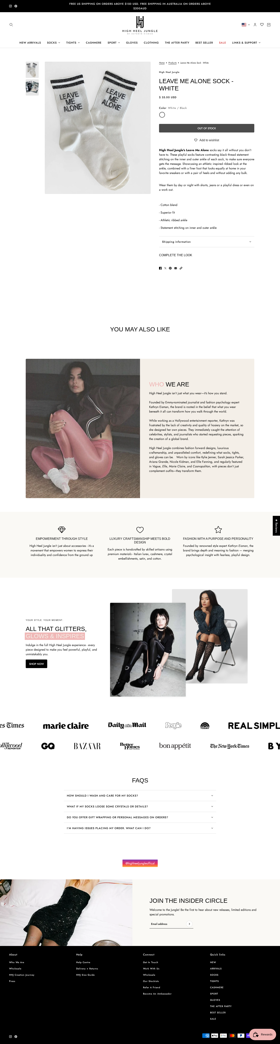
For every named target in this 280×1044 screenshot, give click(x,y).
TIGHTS (214, 981)
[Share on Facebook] (160, 268)
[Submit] (189, 924)
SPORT (214, 993)
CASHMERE (217, 987)
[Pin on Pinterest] (170, 268)
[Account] (255, 25)
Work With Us (151, 968)
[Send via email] (176, 268)
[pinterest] (16, 6)
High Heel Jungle (169, 72)
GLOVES (215, 1000)
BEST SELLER (218, 1012)
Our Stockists (151, 981)
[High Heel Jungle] (140, 24)
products (172, 63)
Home (162, 63)
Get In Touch (150, 962)
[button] (181, 268)
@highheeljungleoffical (140, 863)
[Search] (11, 25)
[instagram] (10, 6)
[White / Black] (162, 114)
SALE (213, 1019)
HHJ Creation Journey (21, 975)
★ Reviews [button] (276, 526)
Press (12, 981)
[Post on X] (165, 268)
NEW (213, 962)
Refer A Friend (151, 987)
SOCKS (214, 975)
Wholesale (15, 968)
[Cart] (269, 25)
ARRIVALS (216, 968)
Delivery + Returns (87, 968)
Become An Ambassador (157, 993)
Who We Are (16, 962)
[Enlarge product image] (98, 128)
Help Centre (83, 962)
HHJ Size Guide (85, 975)
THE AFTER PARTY (221, 1006)
